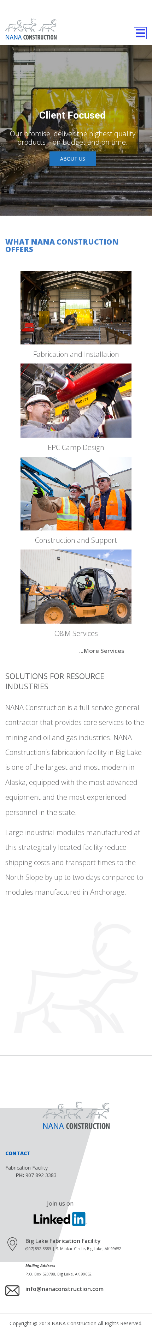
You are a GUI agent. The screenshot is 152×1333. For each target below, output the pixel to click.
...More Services (101, 651)
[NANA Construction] (31, 29)
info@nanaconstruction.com (64, 1289)
